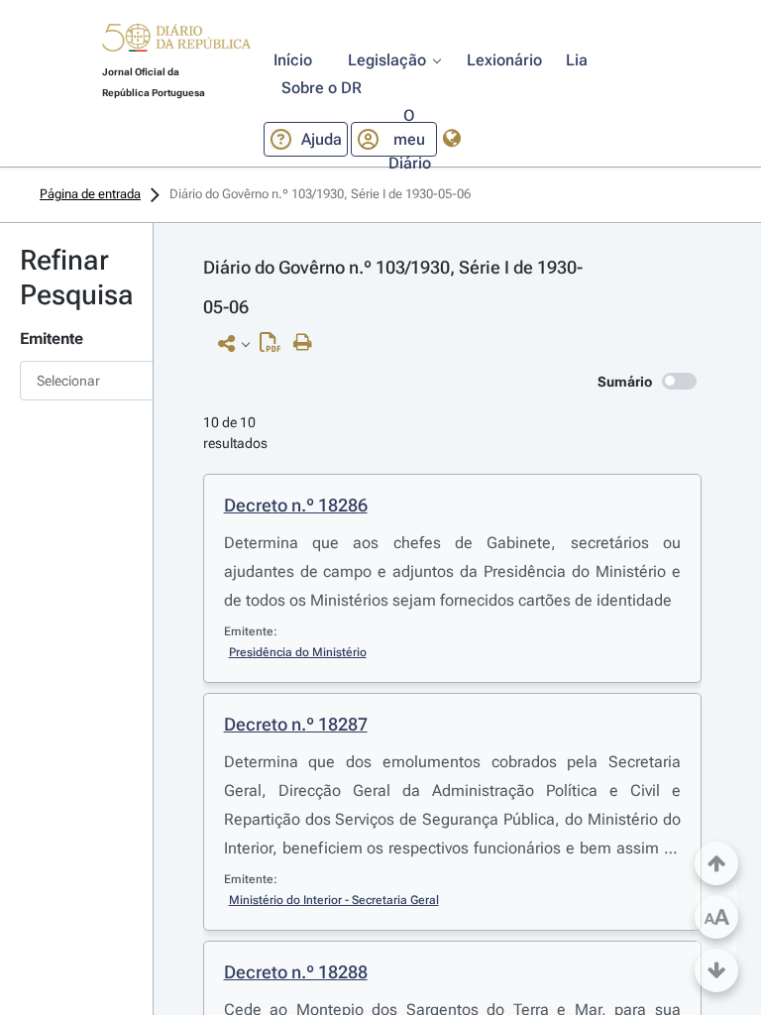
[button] (176, 40)
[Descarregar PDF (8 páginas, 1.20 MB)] (275, 347)
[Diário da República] (176, 42)
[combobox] (76, 380)
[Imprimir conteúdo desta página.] (307, 343)
